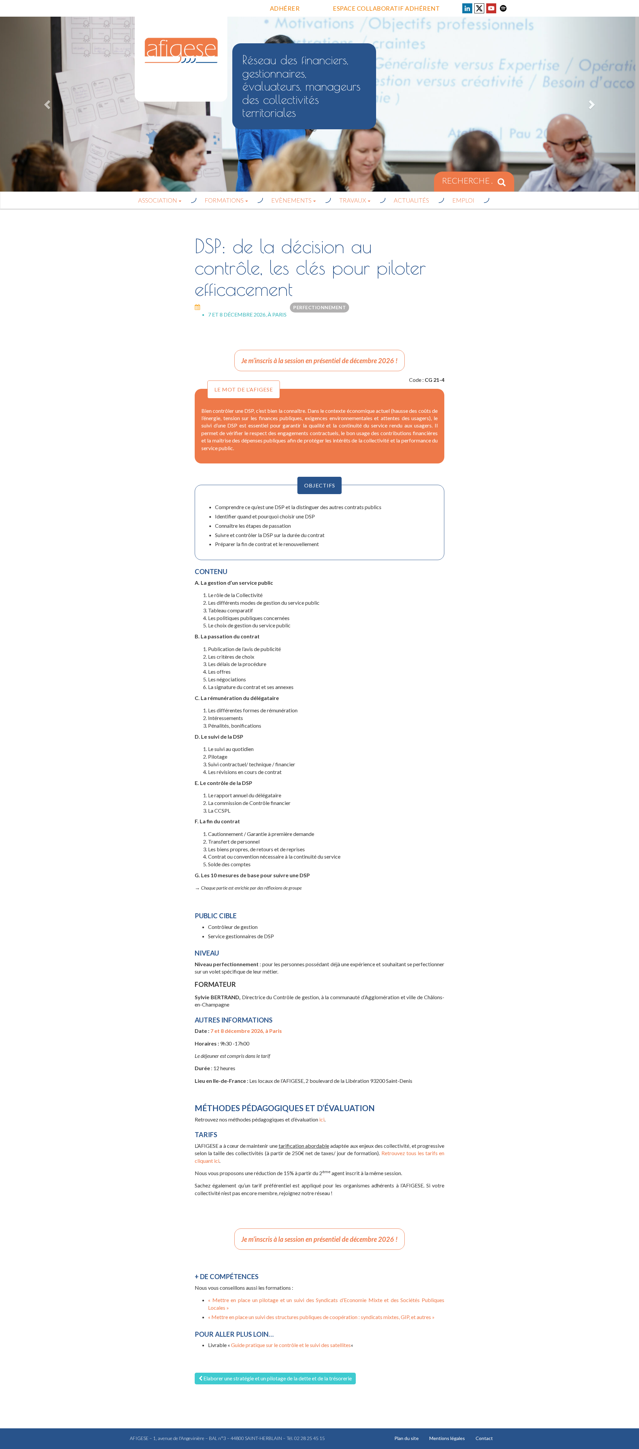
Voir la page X (479, 8)
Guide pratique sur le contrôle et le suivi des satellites (291, 1345)
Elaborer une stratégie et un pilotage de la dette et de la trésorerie (277, 1378)
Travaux (353, 200)
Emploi (463, 200)
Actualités (411, 200)
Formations (225, 200)
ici (321, 1119)
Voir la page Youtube (491, 8)
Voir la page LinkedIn (467, 8)
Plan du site (406, 1438)
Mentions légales (447, 1438)
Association (158, 200)
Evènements (292, 200)
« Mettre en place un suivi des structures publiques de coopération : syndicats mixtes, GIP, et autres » (321, 1317)
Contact (484, 1438)
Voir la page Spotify (503, 8)
